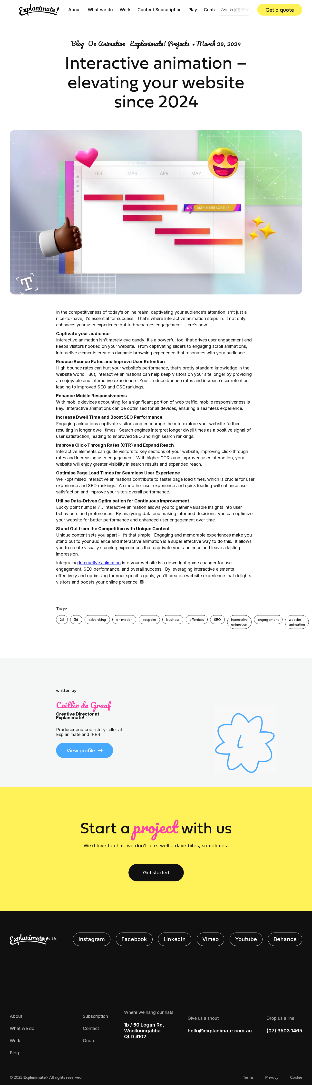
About (74, 9)
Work (125, 9)
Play (192, 9)
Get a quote (279, 10)
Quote (89, 1040)
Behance (285, 939)
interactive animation (100, 562)
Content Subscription (159, 9)
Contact (212, 9)
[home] (39, 10)
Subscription (95, 1016)
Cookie (296, 1077)
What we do (100, 9)
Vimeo (210, 939)
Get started (156, 873)
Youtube (246, 939)
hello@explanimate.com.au (220, 1031)
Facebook (134, 939)
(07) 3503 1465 (284, 1031)
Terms (248, 1077)
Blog (14, 1052)
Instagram (91, 939)
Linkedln (175, 939)
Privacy (271, 1077)
